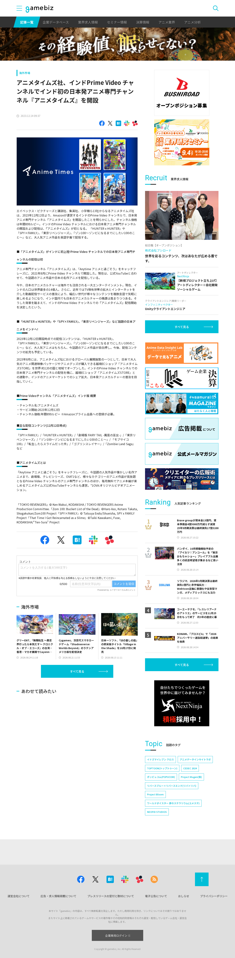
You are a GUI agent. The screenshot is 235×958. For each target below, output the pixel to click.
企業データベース (56, 22)
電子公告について (156, 896)
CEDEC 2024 (190, 768)
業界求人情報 (88, 22)
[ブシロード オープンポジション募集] (181, 93)
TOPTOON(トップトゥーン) (162, 768)
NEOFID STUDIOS (157, 812)
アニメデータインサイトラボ (195, 759)
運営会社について (19, 896)
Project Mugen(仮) (191, 777)
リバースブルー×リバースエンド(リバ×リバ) (171, 785)
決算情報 (142, 22)
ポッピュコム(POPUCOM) (161, 777)
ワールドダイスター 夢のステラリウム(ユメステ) (173, 803)
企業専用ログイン (116, 935)
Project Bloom (155, 794)
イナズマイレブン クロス (160, 759)
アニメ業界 (166, 22)
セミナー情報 (117, 22)
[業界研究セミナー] (181, 142)
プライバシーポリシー (214, 896)
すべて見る (77, 671)
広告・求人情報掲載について (58, 896)
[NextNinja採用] (181, 703)
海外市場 (24, 73)
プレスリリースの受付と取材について (110, 896)
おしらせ (183, 896)
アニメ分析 (192, 22)
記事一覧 (26, 22)
